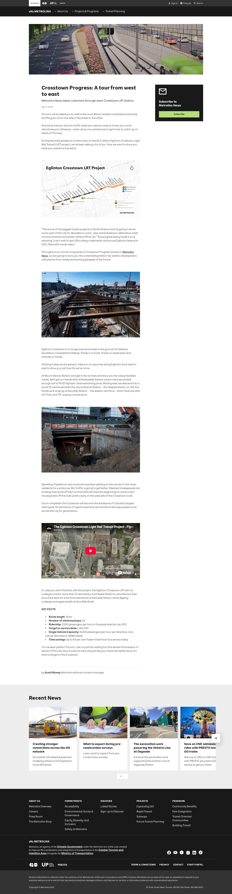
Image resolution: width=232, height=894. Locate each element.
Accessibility (72, 806)
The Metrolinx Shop (40, 821)
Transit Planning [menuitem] (115, 11)
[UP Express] (48, 865)
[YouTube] (175, 852)
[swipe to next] (215, 738)
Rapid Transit (144, 811)
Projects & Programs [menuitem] (87, 11)
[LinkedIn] (194, 852)
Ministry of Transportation (77, 853)
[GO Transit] (33, 865)
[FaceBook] (169, 852)
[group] (61, 11)
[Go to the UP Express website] (53, 3)
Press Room (36, 816)
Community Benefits (184, 806)
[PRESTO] (62, 865)
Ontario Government (70, 846)
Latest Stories (109, 806)
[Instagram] (187, 852)
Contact (178, 865)
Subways (142, 816)
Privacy (164, 865)
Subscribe (179, 114)
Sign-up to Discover (112, 811)
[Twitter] (181, 852)
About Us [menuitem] (62, 11)
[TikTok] (200, 852)
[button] (44, 3)
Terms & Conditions (143, 865)
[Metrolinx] (39, 841)
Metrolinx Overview (40, 806)
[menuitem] (61, 11)
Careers (33, 811)
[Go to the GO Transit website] (44, 3)
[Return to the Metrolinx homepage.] (40, 11)
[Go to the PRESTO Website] (62, 3)
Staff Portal (195, 865)
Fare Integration (182, 811)
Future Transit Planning (150, 821)
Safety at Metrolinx (76, 829)
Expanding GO (145, 806)
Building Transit (181, 825)
